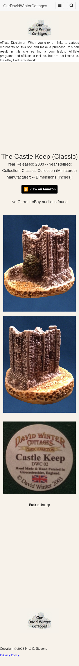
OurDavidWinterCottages (25, 5)
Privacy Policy (9, 655)
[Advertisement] (39, 104)
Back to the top (39, 504)
